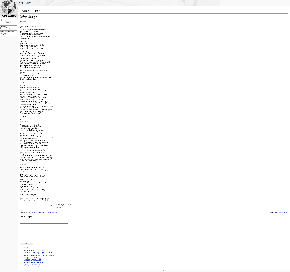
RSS (166, 271)
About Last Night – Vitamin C (33, 254)
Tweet (50, 205)
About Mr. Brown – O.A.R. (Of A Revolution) (38, 252)
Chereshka (149, 271)
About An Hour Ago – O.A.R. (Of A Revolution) (39, 255)
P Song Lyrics (66, 206)
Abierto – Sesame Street (32, 264)
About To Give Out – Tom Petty (34, 250)
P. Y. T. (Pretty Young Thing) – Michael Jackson (41, 212)
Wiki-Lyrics (25, 2)
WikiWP (133, 271)
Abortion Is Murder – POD (32, 259)
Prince (61, 207)
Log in (4, 33)
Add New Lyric (7, 35)
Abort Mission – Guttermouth (33, 262)
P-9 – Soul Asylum (281, 212)
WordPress (157, 271)
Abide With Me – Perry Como (33, 266)
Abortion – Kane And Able (32, 261)
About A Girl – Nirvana (31, 257)
